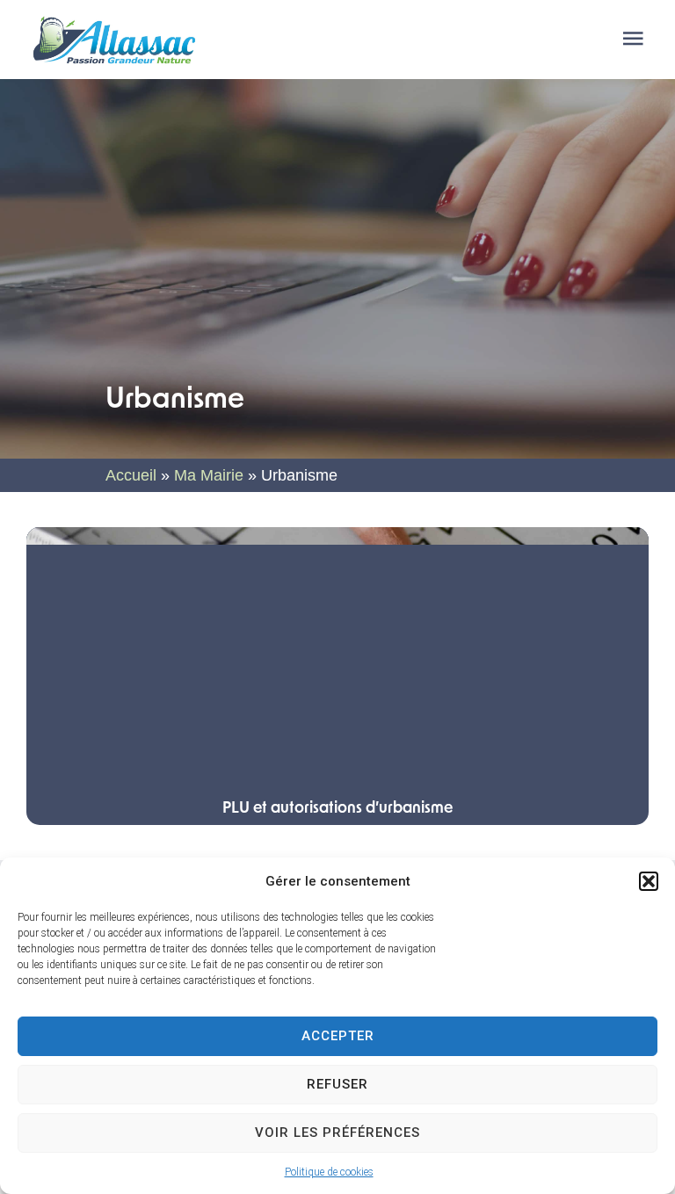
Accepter (337, 1036)
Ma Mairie (208, 475)
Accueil (130, 475)
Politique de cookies (329, 1172)
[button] (648, 881)
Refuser (337, 1084)
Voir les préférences (337, 1132)
